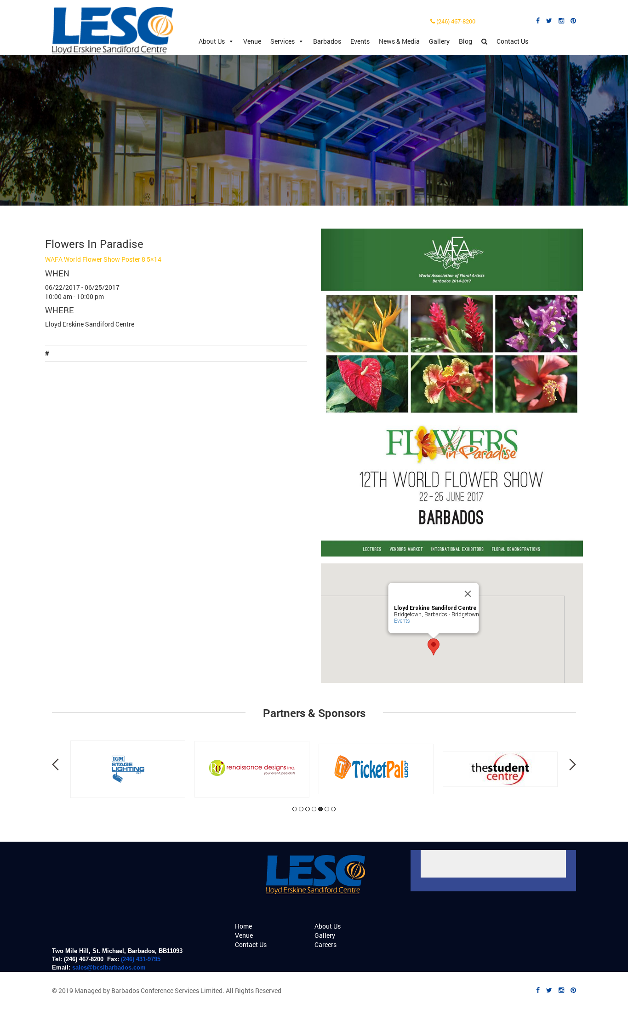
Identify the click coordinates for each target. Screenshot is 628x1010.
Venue (252, 41)
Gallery (439, 41)
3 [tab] (307, 809)
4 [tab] (314, 809)
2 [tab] (301, 809)
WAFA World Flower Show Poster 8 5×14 (103, 259)
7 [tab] (333, 809)
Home (243, 926)
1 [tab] (294, 809)
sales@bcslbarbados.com (109, 967)
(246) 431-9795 (140, 959)
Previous (55, 764)
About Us (212, 41)
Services (282, 41)
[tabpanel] (137, 769)
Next (572, 764)
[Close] (468, 594)
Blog (465, 41)
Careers (325, 944)
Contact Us (512, 41)
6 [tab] (327, 809)
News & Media (399, 41)
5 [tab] (320, 809)
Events (360, 41)
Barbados (327, 41)
